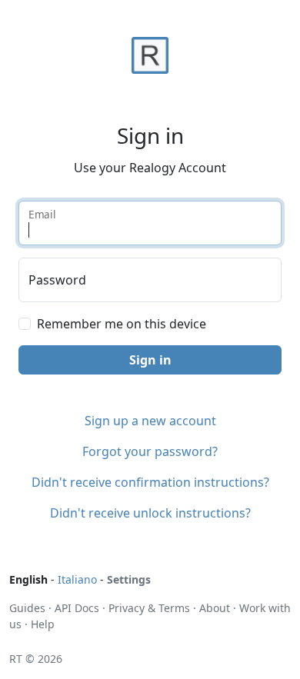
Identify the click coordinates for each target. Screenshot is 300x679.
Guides (27, 608)
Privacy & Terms (149, 608)
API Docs (77, 608)
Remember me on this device (121, 323)
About (214, 608)
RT (15, 658)
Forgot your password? (150, 451)
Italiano (77, 579)
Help (43, 624)
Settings (129, 579)
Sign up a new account (150, 420)
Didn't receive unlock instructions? (150, 512)
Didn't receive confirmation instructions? (150, 482)
